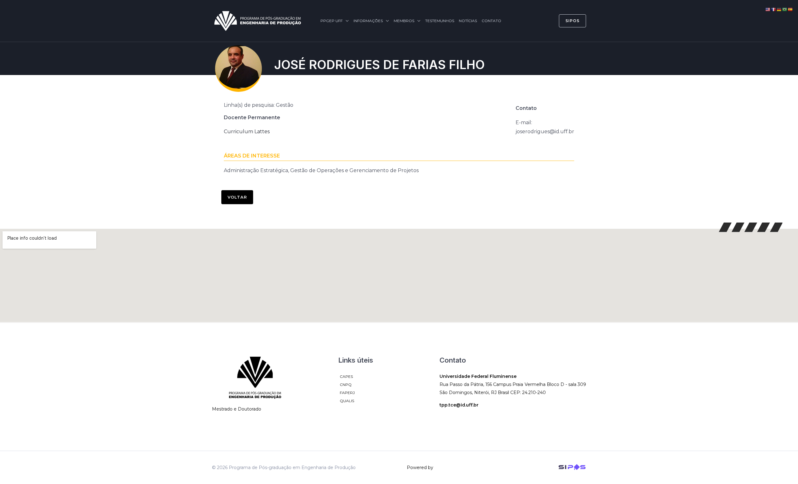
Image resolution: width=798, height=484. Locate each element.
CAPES (346, 376)
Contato (491, 20)
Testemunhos (439, 20)
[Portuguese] (785, 9)
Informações (368, 20)
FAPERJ (347, 392)
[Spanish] (790, 9)
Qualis (347, 400)
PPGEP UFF (331, 20)
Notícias (468, 20)
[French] (773, 9)
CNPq (346, 384)
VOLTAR (237, 197)
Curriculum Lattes (247, 131)
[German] (779, 9)
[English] (768, 9)
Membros (404, 20)
